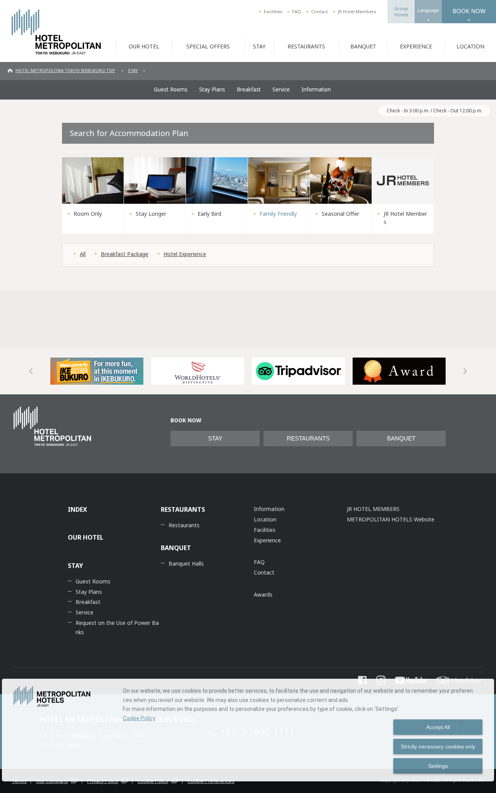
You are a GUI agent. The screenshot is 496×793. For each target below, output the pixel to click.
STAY (259, 46)
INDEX (77, 509)
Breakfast (249, 89)
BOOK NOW (469, 11)
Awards (263, 594)
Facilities (273, 11)
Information (316, 89)
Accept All (438, 727)
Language (428, 10)
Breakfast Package (124, 254)
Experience (267, 540)
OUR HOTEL (144, 46)
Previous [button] (31, 371)
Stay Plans (212, 89)
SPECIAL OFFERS (208, 46)
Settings (438, 766)
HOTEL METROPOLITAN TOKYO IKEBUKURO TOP (65, 70)
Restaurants (184, 525)
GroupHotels (401, 11)
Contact (319, 11)
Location (265, 519)
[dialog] (248, 730)
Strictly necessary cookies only (438, 746)
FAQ (296, 11)
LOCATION (470, 46)
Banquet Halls (186, 563)
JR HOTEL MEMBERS (373, 509)
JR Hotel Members (357, 11)
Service (281, 89)
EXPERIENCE (416, 46)
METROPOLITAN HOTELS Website (390, 519)
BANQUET (363, 46)
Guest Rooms (171, 89)
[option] (96, 371)
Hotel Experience (185, 254)
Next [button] (465, 371)
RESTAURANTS (306, 46)
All (83, 254)
